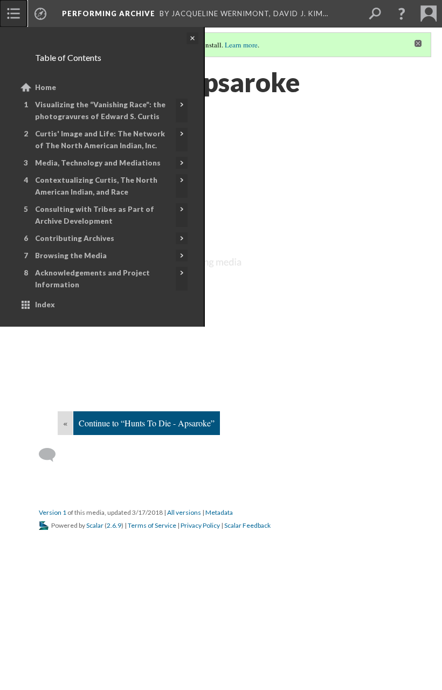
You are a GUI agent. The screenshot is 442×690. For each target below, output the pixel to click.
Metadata (219, 512)
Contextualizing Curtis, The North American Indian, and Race (96, 186)
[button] (401, 13)
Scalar (94, 525)
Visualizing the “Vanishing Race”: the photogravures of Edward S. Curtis (100, 110)
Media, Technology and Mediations (98, 162)
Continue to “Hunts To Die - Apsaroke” (147, 423)
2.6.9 (114, 525)
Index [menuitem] (45, 304)
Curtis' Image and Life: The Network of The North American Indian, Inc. (100, 139)
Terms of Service (152, 525)
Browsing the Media (71, 255)
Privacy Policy (200, 525)
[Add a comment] (52, 455)
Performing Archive (108, 13)
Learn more (241, 45)
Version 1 (52, 512)
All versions (184, 512)
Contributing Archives (74, 238)
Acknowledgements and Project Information (92, 278)
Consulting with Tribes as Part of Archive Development (94, 215)
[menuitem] (13, 13)
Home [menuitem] (45, 87)
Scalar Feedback (247, 525)
